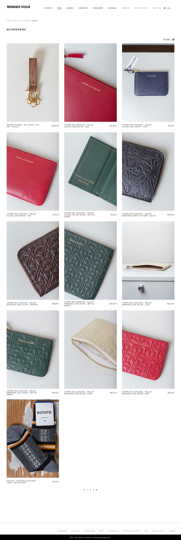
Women (48, 8)
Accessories (24, 20)
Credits (172, 531)
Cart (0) (157, 8)
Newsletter (89, 531)
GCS (146, 531)
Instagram (62, 531)
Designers (98, 8)
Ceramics (83, 8)
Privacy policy (158, 531)
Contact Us (113, 531)
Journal (112, 8)
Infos (101, 531)
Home (9, 20)
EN (168, 8)
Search (125, 8)
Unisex (70, 8)
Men (59, 8)
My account (141, 8)
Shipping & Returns (131, 531)
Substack (75, 531)
